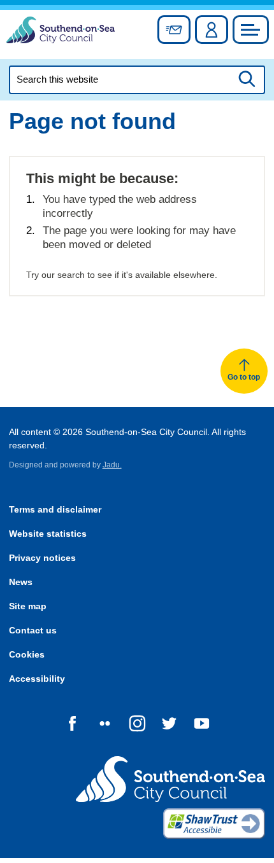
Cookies (27, 654)
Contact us (33, 630)
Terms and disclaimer (55, 509)
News (20, 582)
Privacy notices (42, 558)
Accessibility (37, 679)
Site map (28, 606)
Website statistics (48, 534)
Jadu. (112, 464)
